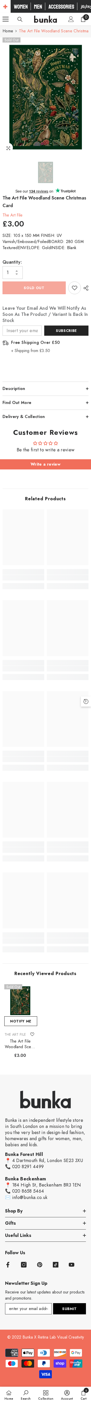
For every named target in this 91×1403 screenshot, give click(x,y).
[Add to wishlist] (74, 287)
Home (8, 31)
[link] (23, 578)
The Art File (12, 215)
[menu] (6, 19)
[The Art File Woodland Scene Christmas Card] (20, 1000)
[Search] (20, 19)
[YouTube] (71, 1265)
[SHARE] (84, 288)
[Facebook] (8, 1265)
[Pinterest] (40, 1265)
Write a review (45, 464)
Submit (69, 1308)
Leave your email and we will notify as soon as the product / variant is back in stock (45, 314)
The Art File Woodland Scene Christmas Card (20, 1044)
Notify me (20, 1021)
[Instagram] (24, 1265)
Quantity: (12, 262)
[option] (45, 95)
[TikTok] (56, 1265)
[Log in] (71, 19)
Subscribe (66, 330)
